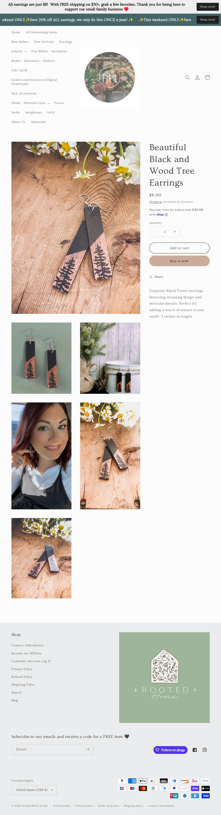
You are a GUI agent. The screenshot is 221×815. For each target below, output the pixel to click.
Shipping (155, 201)
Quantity (155, 223)
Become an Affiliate (26, 653)
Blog (14, 700)
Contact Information (27, 645)
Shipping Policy (23, 684)
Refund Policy (22, 677)
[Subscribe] (88, 749)
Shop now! (207, 6)
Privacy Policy (22, 669)
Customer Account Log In (31, 661)
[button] (18, 51)
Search (16, 692)
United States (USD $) (32, 790)
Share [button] (159, 277)
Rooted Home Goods (35, 805)
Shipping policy (133, 805)
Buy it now (179, 261)
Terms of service (108, 805)
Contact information (161, 805)
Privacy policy (84, 805)
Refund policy (62, 805)
